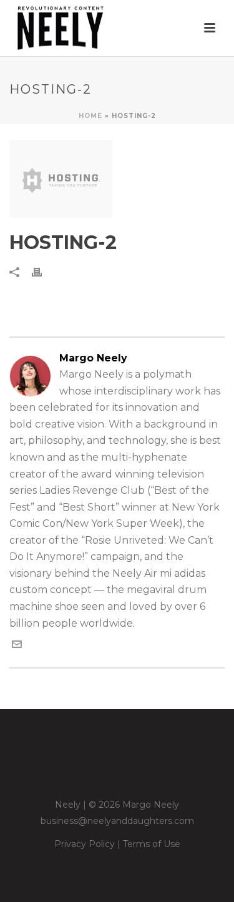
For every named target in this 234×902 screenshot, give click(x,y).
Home (90, 116)
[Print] (43, 271)
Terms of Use (151, 844)
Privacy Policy (84, 844)
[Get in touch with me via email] (17, 646)
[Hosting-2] (117, 179)
